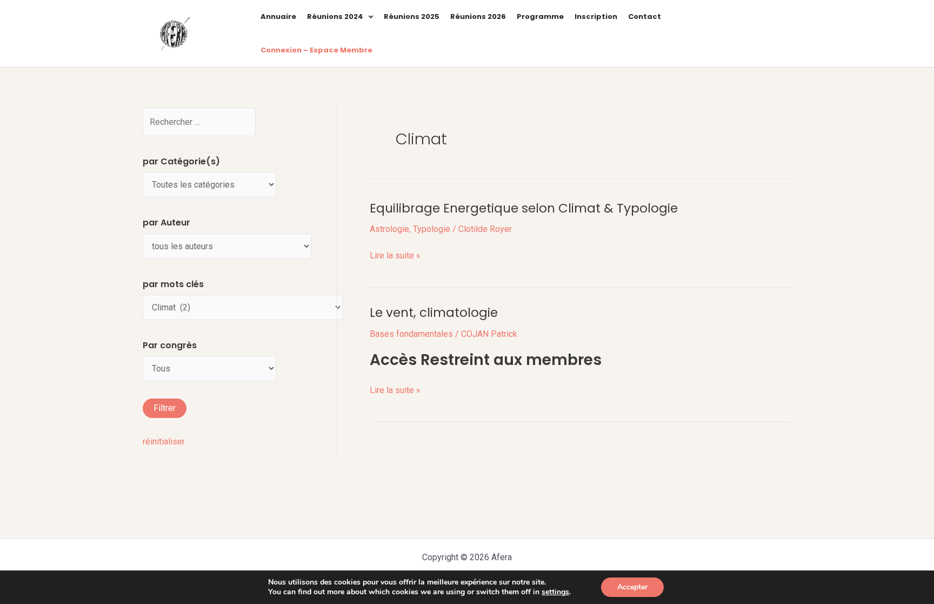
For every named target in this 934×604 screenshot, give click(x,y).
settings (555, 592)
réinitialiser (164, 441)
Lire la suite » (395, 255)
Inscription (596, 16)
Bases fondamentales (411, 334)
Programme (540, 16)
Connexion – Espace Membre (316, 50)
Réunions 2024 (335, 16)
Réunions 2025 (411, 16)
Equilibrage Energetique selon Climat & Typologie (524, 208)
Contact (644, 16)
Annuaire (278, 16)
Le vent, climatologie (434, 312)
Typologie (431, 229)
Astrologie (389, 229)
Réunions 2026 (478, 16)
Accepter (632, 587)
